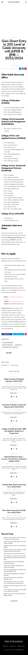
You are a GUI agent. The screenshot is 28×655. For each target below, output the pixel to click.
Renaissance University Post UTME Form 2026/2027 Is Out (13, 578)
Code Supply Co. (20, 649)
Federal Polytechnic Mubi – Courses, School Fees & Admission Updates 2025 (14, 459)
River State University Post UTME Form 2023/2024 (14, 511)
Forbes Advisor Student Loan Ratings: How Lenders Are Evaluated (14, 566)
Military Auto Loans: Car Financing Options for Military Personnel (14, 594)
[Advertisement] (14, 18)
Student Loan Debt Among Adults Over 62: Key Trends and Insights (15, 542)
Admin (10, 409)
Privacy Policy (21, 646)
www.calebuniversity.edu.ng (16, 301)
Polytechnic (14, 2)
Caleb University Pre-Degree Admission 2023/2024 (14, 380)
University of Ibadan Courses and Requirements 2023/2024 (14, 406)
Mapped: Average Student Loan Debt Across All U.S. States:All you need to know (15, 538)
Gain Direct (18, 344)
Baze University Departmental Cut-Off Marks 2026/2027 (14, 574)
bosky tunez (10, 463)
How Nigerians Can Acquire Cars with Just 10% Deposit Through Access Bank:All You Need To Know (15, 557)
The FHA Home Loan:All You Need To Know (14, 553)
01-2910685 (18, 297)
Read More (13, 393)
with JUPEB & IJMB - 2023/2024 (10, 347)
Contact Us (13, 646)
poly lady (5, 68)
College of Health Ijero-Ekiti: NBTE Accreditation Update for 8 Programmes (14, 431)
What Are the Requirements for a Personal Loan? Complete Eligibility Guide (15, 570)
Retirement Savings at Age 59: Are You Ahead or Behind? (15, 546)
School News (14, 37)
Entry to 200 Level (7, 344)
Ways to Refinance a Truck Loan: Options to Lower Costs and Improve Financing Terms (14, 582)
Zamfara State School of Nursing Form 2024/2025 (14, 485)
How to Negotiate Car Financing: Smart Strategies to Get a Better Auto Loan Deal (15, 590)
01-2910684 (11, 297)
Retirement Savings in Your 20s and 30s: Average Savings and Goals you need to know (15, 550)
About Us (5, 646)
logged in (8, 365)
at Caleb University (8, 342)
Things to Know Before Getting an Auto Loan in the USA (15, 586)
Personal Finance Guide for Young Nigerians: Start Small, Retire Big (14, 562)
